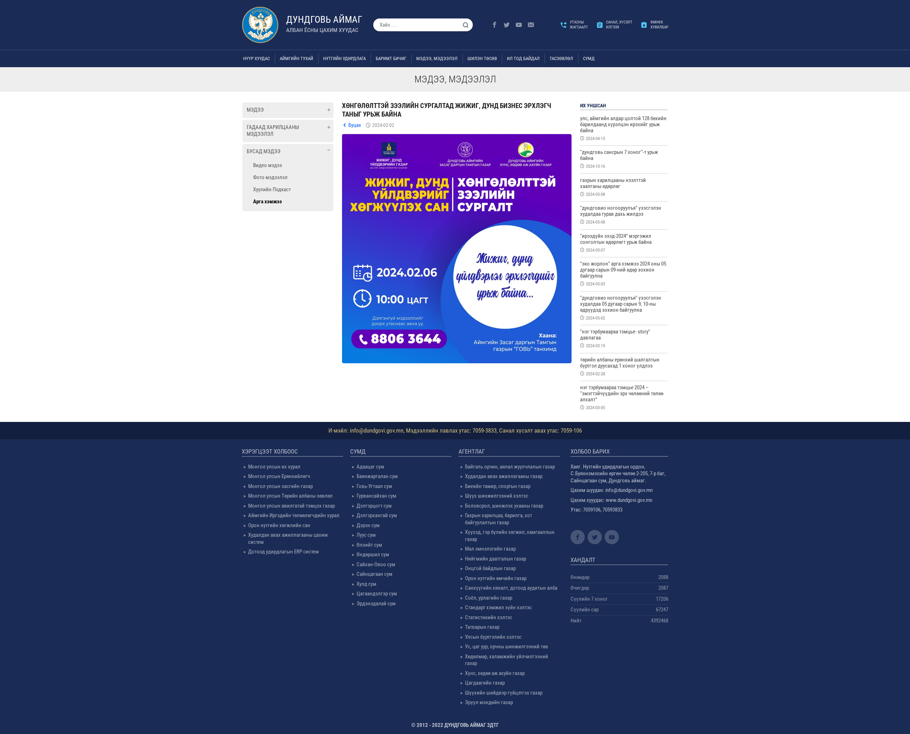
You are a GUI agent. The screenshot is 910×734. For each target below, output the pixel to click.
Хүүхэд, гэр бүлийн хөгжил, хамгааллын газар (510, 535)
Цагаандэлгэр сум (377, 593)
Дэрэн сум (368, 525)
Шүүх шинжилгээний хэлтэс (496, 496)
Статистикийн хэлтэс (488, 617)
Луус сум (366, 535)
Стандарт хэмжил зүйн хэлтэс (498, 607)
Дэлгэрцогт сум (374, 506)
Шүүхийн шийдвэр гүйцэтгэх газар (503, 693)
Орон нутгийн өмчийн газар (495, 578)
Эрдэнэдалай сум (376, 603)
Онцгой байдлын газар (490, 568)
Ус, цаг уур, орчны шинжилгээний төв (506, 646)
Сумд (589, 58)
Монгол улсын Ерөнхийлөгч (279, 476)
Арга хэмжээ (267, 201)
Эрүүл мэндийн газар (489, 702)
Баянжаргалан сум (377, 476)
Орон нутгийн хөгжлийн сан (279, 525)
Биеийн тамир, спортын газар (497, 486)
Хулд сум (366, 584)
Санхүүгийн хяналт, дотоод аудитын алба (511, 588)
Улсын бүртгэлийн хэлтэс (493, 637)
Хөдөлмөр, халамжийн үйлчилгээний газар (506, 660)
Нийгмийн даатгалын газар (495, 559)
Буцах (354, 125)
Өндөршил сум (373, 554)
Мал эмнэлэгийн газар (490, 549)
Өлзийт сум (369, 545)
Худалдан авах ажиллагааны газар (503, 476)
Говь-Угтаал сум (374, 486)
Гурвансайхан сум (376, 496)
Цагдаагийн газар (485, 683)
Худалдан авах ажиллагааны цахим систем (288, 538)
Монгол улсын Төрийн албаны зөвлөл (290, 496)
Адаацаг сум (370, 467)
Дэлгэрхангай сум (377, 515)
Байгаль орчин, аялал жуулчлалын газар (510, 467)
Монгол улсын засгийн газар (280, 486)
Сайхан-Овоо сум (376, 564)
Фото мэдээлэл (270, 177)
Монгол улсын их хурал (274, 467)
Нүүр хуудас (256, 58)
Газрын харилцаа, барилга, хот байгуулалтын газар (498, 519)
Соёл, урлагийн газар (488, 598)
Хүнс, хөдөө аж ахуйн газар (495, 673)
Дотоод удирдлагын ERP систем (283, 551)
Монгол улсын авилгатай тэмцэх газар (291, 506)
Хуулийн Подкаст (272, 189)
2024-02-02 (383, 125)
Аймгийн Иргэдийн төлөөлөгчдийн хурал (293, 515)
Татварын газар (482, 627)
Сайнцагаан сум (374, 574)
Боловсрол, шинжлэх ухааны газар (504, 506)
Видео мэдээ (267, 165)
